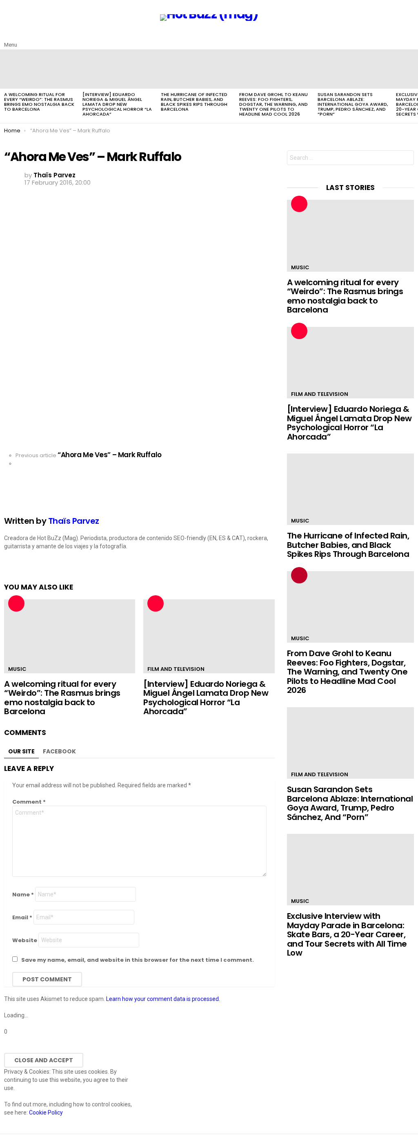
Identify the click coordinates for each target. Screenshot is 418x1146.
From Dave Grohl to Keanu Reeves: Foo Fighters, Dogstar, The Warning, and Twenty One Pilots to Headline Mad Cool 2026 (273, 104)
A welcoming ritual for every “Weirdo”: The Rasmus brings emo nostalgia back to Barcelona (39, 101)
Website (24, 940)
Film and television (176, 669)
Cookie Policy (46, 1112)
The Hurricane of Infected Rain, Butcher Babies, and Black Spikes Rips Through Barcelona (194, 101)
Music (17, 669)
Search (406, 158)
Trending (299, 575)
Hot (16, 603)
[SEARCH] (409, 38)
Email (22, 917)
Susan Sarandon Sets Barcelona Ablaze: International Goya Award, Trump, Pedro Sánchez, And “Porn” (353, 104)
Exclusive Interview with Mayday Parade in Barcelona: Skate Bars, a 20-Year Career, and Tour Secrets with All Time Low (347, 934)
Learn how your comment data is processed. (163, 999)
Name (23, 894)
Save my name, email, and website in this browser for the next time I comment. (137, 960)
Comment (29, 802)
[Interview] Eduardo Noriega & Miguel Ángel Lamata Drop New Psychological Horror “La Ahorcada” (117, 104)
